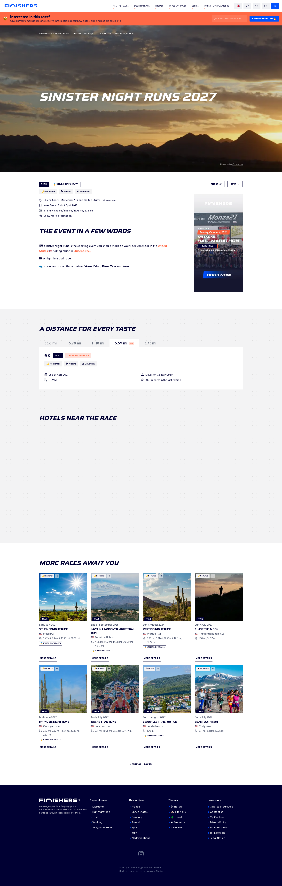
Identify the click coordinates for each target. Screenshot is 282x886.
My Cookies (217, 817)
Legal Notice (217, 838)
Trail (95, 817)
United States (62, 33)
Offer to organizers (216, 6)
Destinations (142, 6)
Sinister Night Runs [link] (124, 33)
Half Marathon (101, 812)
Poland (136, 822)
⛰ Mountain (178, 822)
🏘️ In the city (178, 812)
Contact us (216, 812)
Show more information (58, 216)
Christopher (237, 164)
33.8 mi (89, 210)
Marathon (98, 806)
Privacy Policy (218, 822)
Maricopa (89, 33)
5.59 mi (58, 210)
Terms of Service (219, 827)
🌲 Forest (176, 817)
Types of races (178, 6)
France (136, 806)
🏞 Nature (176, 806)
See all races (142, 764)
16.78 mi (78, 210)
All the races (121, 6)
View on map (109, 200)
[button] (50, 343)
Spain (135, 827)
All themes (177, 827)
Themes (159, 6)
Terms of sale (217, 833)
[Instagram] (141, 853)
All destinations (141, 838)
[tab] (50, 343)
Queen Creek (105, 33)
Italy (134, 833)
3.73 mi (47, 210)
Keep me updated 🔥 (264, 18)
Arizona (77, 33)
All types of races (102, 827)
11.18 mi (68, 210)
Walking (97, 822)
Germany (137, 817)
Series (195, 6)
